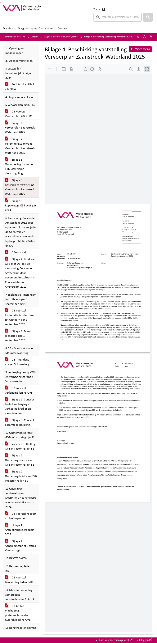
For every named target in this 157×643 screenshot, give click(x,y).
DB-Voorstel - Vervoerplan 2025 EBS (18, 114)
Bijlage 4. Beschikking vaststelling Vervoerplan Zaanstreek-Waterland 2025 (20, 187)
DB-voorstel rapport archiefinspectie (20, 516)
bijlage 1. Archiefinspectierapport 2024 (19, 530)
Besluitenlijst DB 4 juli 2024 (19, 87)
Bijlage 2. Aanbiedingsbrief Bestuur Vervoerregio (20, 546)
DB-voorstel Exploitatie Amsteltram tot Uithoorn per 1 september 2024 (19, 317)
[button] (148, 17)
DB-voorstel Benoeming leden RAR (19, 580)
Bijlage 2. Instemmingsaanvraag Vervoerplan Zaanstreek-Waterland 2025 (20, 146)
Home (25, 37)
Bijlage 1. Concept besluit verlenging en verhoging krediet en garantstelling (19, 406)
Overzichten (45, 28)
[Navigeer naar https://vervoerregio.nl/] (22, 14)
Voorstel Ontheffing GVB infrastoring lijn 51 (20, 446)
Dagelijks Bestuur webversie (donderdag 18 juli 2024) (69, 37)
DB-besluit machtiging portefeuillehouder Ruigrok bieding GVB (18, 613)
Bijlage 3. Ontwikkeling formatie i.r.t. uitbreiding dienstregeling (19, 166)
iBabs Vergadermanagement (114, 640)
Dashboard (9, 28)
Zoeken (97, 9)
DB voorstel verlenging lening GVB (19, 390)
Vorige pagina (142, 49)
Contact (62, 28)
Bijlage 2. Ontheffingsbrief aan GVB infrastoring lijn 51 (21, 476)
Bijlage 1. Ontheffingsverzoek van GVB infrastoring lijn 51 (19, 460)
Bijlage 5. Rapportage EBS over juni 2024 (21, 206)
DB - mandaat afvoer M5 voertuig (17, 362)
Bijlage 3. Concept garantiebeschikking (19, 422)
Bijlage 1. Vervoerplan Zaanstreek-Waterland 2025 (20, 128)
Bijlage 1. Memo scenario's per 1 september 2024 (18, 336)
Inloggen (144, 640)
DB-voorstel (18, 252)
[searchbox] (117, 17)
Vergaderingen (27, 28)
